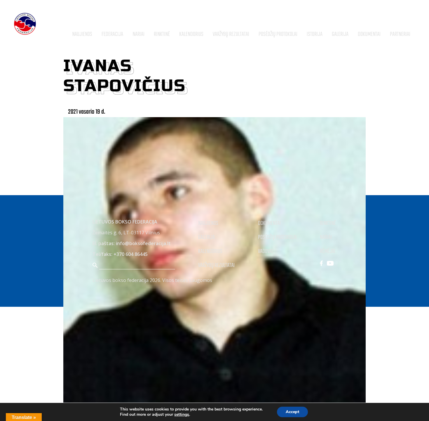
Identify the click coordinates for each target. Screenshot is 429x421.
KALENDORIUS (210, 251)
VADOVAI (265, 251)
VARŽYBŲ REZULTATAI (216, 265)
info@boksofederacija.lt (143, 243)
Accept (292, 412)
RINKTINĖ (328, 223)
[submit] (412, 19)
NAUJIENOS (208, 223)
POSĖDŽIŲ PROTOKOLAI (277, 237)
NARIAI (326, 237)
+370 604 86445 (131, 254)
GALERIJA (206, 237)
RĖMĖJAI (327, 251)
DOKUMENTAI (269, 223)
